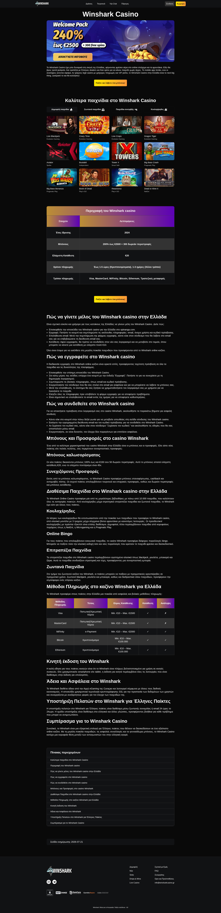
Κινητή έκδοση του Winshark (63, 806)
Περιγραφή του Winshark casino (65, 765)
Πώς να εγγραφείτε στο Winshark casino (68, 777)
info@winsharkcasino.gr (164, 883)
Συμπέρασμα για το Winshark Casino (67, 823)
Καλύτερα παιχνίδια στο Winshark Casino (69, 760)
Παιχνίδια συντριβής (125, 109)
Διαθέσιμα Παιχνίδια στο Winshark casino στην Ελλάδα (75, 794)
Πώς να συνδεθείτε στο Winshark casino (68, 783)
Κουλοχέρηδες (157, 109)
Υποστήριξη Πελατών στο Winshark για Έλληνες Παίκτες (76, 817)
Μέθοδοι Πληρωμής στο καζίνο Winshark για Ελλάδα (74, 800)
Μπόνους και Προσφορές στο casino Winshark (71, 788)
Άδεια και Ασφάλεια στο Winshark (65, 811)
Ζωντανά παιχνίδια (92, 109)
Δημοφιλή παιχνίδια (60, 109)
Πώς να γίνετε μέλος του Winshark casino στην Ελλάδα (75, 771)
